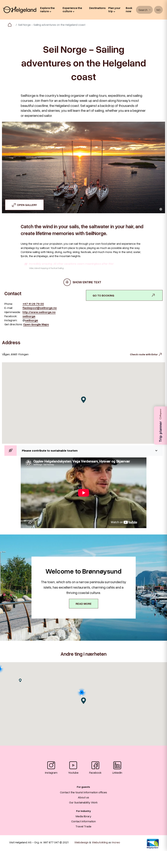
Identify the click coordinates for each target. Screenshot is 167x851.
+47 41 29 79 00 (33, 303)
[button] (83, 450)
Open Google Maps (36, 324)
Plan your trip (114, 9)
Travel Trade (83, 826)
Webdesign (81, 842)
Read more (83, 603)
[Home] (10, 24)
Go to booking (103, 295)
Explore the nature (47, 9)
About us (83, 797)
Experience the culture (72, 9)
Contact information (83, 821)
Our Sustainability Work (83, 802)
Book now (129, 9)
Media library (83, 816)
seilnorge (29, 316)
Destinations (97, 8)
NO (158, 10)
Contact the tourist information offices (83, 792)
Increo (116, 842)
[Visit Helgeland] (19, 10)
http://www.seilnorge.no (39, 312)
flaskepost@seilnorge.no (40, 308)
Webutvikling (100, 842)
